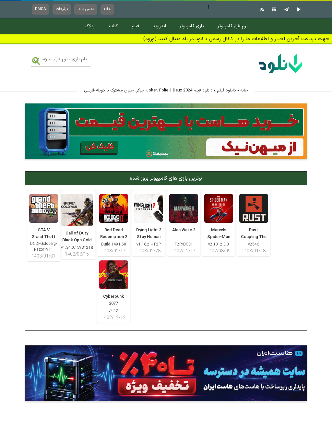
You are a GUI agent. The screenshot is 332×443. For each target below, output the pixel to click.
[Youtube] (297, 9)
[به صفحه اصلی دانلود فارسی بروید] (280, 74)
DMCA (40, 9)
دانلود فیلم (226, 90)
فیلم (135, 26)
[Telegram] (285, 9)
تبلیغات (62, 9)
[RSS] (261, 9)
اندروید (159, 26)
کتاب (113, 26)
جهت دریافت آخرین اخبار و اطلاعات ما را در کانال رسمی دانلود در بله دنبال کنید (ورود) (236, 39)
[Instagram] (273, 9)
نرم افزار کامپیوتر (233, 26)
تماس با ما (85, 9)
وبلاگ (90, 26)
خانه (107, 9)
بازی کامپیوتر (192, 26)
